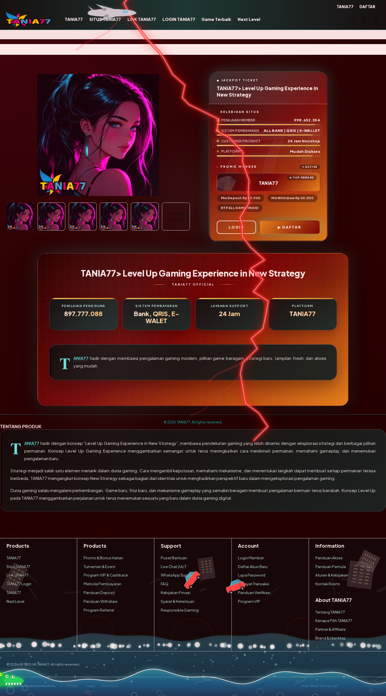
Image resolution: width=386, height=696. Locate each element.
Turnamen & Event (99, 566)
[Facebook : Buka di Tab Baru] (345, 685)
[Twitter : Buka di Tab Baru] (355, 685)
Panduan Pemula (330, 566)
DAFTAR (291, 227)
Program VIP (249, 601)
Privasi (73, 686)
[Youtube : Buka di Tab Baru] (376, 685)
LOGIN (236, 227)
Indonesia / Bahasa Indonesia (30, 686)
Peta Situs (110, 686)
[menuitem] (74, 19)
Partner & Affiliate (330, 629)
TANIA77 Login (18, 583)
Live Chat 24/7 (173, 566)
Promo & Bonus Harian (103, 557)
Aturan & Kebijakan (331, 575)
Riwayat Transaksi (253, 583)
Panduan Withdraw (101, 601)
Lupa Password (251, 575)
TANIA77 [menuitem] (345, 6)
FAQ (164, 583)
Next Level (15, 601)
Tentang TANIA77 (330, 612)
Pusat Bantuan (174, 557)
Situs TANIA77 (18, 566)
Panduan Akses (329, 557)
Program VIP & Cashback (106, 575)
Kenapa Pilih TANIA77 (333, 620)
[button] (364, 19)
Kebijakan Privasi (175, 592)
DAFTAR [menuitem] (367, 6)
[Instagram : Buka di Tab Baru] (366, 685)
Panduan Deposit (99, 592)
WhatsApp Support (178, 575)
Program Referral (99, 610)
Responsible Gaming (180, 610)
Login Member (251, 557)
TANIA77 (80, 358)
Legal (90, 686)
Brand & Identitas (330, 638)
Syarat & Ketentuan (177, 601)
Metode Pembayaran (103, 583)
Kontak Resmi (327, 583)
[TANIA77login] (28, 18)
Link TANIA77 (17, 575)
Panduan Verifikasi (254, 592)
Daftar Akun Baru (253, 566)
